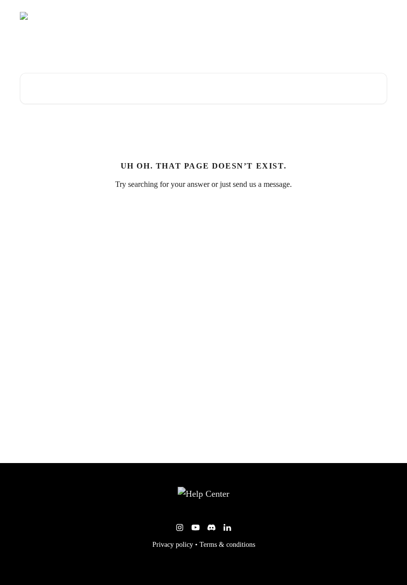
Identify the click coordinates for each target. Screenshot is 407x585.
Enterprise (280, 15)
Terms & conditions (227, 544)
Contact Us (364, 15)
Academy (322, 15)
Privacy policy (172, 544)
